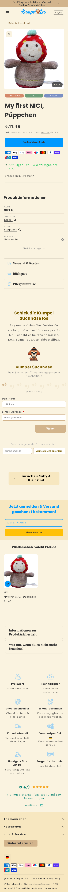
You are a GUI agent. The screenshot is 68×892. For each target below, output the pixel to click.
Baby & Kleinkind (19, 23)
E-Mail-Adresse (13, 411)
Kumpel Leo (21, 878)
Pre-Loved (14, 95)
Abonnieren (32, 532)
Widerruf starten (20, 843)
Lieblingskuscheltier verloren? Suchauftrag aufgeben (32, 3)
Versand (45, 132)
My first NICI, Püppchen (20, 596)
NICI (34, 95)
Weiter (50, 428)
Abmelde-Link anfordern (49, 451)
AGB (55, 884)
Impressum (51, 888)
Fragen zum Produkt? (19, 175)
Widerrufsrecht (13, 884)
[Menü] (7, 12)
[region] (34, 4)
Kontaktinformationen (29, 888)
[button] (57, 12)
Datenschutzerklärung (37, 884)
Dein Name (9, 398)
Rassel (53, 95)
